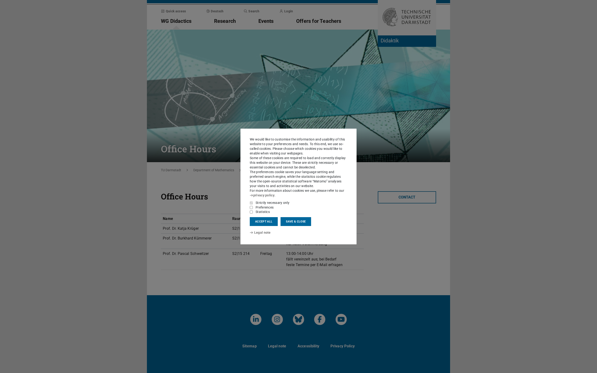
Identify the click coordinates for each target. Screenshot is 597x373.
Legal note (262, 232)
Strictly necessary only (272, 203)
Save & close (296, 221)
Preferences (265, 207)
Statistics (263, 212)
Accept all (263, 221)
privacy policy (263, 195)
